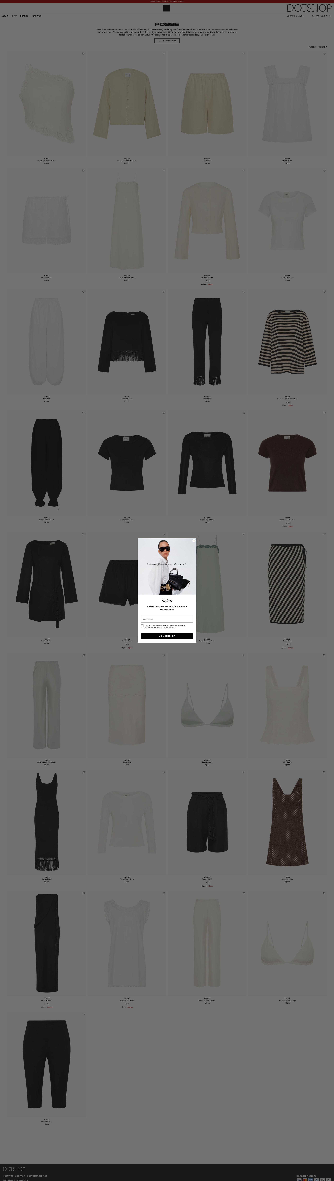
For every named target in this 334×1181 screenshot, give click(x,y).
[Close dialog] (194, 540)
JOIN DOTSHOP (167, 636)
